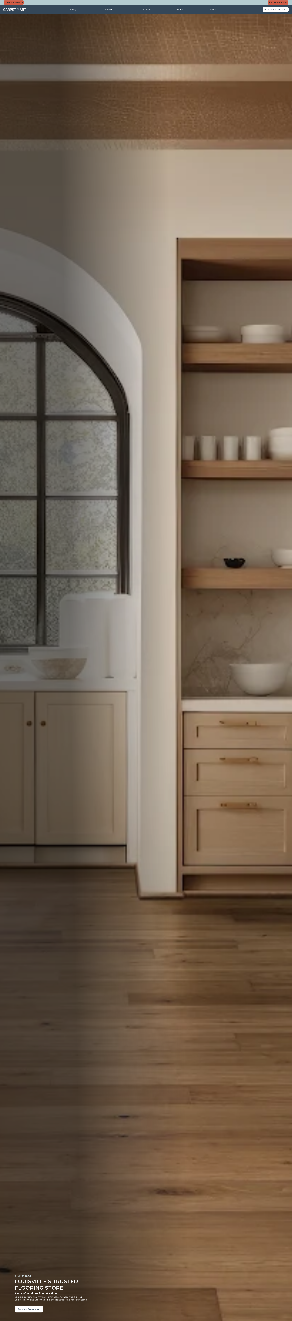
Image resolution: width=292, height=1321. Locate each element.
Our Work (145, 10)
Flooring (72, 10)
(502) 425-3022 (15, 2)
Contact (213, 10)
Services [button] (108, 10)
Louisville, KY (279, 2)
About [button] (178, 10)
